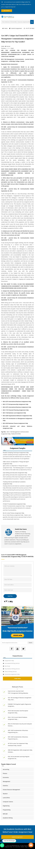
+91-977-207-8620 (29, 28)
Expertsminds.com (16, 845)
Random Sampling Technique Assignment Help (16, 452)
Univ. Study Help (16, 846)
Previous (3, 48)
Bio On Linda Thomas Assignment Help (13, 513)
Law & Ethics (6, 797)
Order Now (17, 678)
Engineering (6, 806)
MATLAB (5, 814)
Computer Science (8, 801)
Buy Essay (7, 666)
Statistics (5, 785)
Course (8, 46)
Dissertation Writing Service (12, 669)
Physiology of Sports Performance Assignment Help (17, 493)
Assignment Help (9, 660)
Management (6, 781)
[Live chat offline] (30, 845)
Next (12, 48)
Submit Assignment (16, 28)
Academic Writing (8, 818)
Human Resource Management (11, 789)
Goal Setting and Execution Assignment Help (15, 472)
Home (5, 28)
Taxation (5, 793)
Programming (6, 810)
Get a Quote (7, 10)
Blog (26, 846)
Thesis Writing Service (11, 671)
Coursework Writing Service (12, 663)
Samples (22, 846)
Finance (5, 773)
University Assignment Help (12, 674)
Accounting (6, 769)
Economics (6, 777)
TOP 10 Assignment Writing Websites (18, 693)
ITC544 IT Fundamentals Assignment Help (14, 504)
